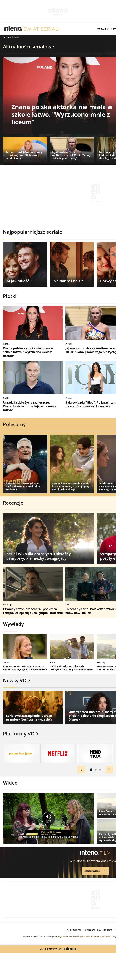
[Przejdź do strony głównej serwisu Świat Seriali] (41, 28)
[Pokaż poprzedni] (81, 769)
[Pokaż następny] (109, 769)
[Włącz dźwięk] (48, 818)
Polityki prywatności (81, 936)
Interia (6, 37)
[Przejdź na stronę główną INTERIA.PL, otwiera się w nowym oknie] (13, 28)
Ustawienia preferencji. (101, 936)
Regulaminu (63, 936)
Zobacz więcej (92, 870)
